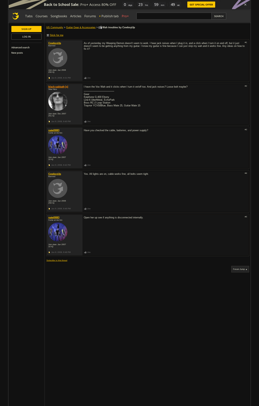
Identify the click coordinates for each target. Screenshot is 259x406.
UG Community (54, 27)
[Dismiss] (245, 5)
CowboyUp (54, 43)
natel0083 (53, 130)
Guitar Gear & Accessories (81, 27)
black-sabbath (56, 86)
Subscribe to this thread (56, 260)
